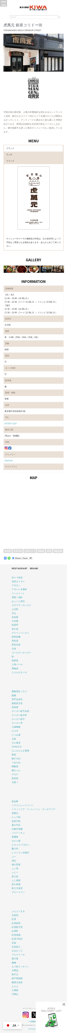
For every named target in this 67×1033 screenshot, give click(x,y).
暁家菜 (15, 660)
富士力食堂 (17, 888)
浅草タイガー (18, 581)
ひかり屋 (16, 841)
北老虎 (15, 915)
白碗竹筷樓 (17, 829)
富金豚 (15, 801)
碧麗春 (15, 837)
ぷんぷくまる (18, 911)
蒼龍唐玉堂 (17, 703)
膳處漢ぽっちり (19, 691)
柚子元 (15, 974)
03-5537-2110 (11, 423)
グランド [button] (10, 148)
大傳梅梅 (16, 727)
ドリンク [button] (10, 161)
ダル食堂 (16, 742)
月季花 (15, 970)
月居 (14, 648)
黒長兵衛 (16, 644)
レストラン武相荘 (20, 852)
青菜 (14, 754)
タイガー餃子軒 (19, 715)
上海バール (17, 664)
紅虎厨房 (16, 923)
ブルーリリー (18, 892)
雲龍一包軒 (17, 597)
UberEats (9, 460)
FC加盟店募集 (33, 1021)
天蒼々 (15, 782)
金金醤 (15, 617)
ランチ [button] (9, 154)
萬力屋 (15, 958)
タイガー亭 (17, 723)
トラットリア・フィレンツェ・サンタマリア (33, 809)
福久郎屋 (16, 864)
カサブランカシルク (21, 605)
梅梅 (14, 962)
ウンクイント (18, 593)
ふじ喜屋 (16, 880)
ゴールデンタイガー (21, 652)
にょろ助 (16, 817)
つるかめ (16, 762)
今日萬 (15, 621)
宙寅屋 (15, 707)
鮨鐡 (14, 695)
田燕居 (15, 778)
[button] (3, 3)
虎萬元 (15, 813)
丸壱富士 (16, 947)
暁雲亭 (15, 625)
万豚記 (15, 994)
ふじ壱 (15, 868)
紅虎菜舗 (16, 935)
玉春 (14, 739)
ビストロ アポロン (21, 845)
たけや (15, 731)
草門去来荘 (17, 699)
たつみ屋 (16, 735)
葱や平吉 (16, 825)
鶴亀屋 (15, 766)
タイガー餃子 (18, 719)
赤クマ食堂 (17, 577)
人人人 (15, 986)
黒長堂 (15, 640)
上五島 (15, 609)
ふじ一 (15, 872)
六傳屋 (15, 990)
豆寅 (14, 943)
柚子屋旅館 (17, 978)
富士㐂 (15, 876)
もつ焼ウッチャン (20, 966)
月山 (14, 613)
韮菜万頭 (16, 821)
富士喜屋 (16, 884)
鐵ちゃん (16, 770)
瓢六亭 (15, 848)
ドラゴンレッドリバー (23, 805)
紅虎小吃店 (17, 939)
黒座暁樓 (16, 637)
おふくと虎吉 (18, 601)
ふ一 (14, 856)
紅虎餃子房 (17, 927)
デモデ (15, 774)
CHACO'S (16, 746)
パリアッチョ (18, 833)
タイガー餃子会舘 (20, 711)
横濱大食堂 (17, 982)
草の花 (15, 629)
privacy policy (34, 1029)
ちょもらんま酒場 (20, 750)
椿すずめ (16, 758)
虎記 (14, 860)
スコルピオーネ (19, 672)
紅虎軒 (15, 931)
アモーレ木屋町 (19, 589)
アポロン (16, 585)
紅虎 (14, 919)
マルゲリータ (18, 954)
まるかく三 (17, 950)
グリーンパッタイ (20, 633)
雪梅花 (15, 668)
